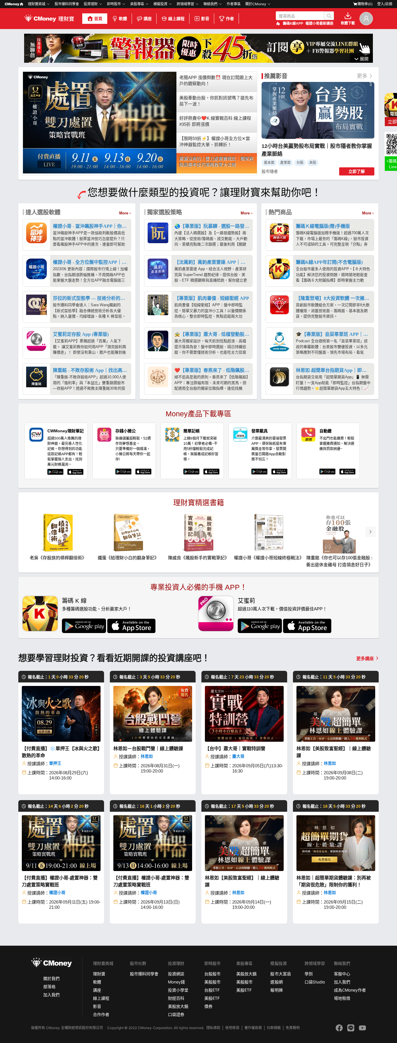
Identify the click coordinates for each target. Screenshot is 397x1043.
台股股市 (212, 973)
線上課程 (176, 18)
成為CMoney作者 (350, 990)
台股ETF (212, 990)
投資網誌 (176, 973)
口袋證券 (176, 1014)
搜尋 (329, 15)
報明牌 (276, 990)
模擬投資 (160, 4)
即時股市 (114, 4)
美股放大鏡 (178, 1006)
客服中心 (342, 973)
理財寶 (99, 973)
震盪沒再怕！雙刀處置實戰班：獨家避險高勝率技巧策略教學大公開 (216, 161)
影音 (205, 18)
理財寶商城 (36, 4)
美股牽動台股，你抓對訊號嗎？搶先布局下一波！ (216, 100)
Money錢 (176, 981)
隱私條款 (213, 1028)
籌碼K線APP (293, 23)
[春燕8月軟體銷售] (198, 61)
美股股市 (212, 981)
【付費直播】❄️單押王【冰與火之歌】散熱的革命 (61, 752)
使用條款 (232, 1028)
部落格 (49, 986)
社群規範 (274, 1028)
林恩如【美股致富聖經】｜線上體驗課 (333, 752)
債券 (208, 1006)
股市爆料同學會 (67, 4)
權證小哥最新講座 (319, 23)
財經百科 (176, 998)
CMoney (12, 4)
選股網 (276, 981)
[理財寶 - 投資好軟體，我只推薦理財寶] (49, 19)
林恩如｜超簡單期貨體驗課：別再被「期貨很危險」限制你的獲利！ (333, 881)
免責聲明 (293, 1028)
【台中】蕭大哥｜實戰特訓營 (235, 748)
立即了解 (356, 171)
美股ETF (212, 998)
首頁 (98, 18)
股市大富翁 (280, 973)
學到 (309, 973)
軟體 (123, 18)
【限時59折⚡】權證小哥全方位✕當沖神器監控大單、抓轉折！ (214, 141)
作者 (230, 18)
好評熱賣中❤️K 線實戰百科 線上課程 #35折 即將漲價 (215, 121)
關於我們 (51, 978)
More (123, 213)
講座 (148, 18)
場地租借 (342, 998)
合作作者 (101, 1014)
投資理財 (91, 4)
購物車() (365, 4)
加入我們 (51, 994)
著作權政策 (253, 1028)
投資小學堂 (178, 990)
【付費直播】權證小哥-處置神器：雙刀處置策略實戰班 (60, 881)
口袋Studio (315, 981)
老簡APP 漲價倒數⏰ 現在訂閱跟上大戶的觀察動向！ (216, 80)
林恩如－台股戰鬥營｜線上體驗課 (148, 748)
